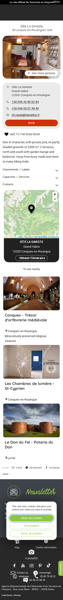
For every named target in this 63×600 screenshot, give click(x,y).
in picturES (31, 558)
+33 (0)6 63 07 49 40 (25, 108)
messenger (35, 468)
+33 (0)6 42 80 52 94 (25, 101)
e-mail (18, 468)
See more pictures (43, 73)
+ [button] (55, 194)
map (17, 547)
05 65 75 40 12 (48, 576)
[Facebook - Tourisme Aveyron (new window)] (14, 565)
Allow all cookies (31, 518)
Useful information (46, 547)
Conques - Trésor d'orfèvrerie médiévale (26, 317)
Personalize (31, 525)
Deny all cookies (31, 533)
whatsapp (24, 576)
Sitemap (17, 595)
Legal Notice (7, 595)
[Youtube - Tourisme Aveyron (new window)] (23, 565)
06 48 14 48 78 (37, 580)
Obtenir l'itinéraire (32, 258)
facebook (54, 468)
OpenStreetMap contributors (46, 237)
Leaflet (20, 237)
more (6, 474)
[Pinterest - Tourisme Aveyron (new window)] (40, 565)
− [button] (55, 199)
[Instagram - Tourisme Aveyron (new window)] (31, 565)
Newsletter (60, 568)
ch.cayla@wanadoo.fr (26, 115)
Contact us (22, 572)
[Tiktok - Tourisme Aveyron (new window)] (48, 565)
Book (31, 122)
